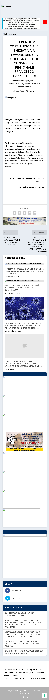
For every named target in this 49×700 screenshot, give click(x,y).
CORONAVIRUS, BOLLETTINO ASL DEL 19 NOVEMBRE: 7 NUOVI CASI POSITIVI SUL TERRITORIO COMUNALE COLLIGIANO (23, 325)
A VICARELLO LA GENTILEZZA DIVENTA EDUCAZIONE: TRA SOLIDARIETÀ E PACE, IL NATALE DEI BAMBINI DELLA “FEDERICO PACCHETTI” (23, 623)
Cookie (31, 678)
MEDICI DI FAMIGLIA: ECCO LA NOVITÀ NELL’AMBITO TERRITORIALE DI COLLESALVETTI (22, 287)
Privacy (23, 678)
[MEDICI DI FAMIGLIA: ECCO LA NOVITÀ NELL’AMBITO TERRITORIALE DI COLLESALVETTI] (24, 281)
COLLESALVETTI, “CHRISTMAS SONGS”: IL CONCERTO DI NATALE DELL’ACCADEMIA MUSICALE (22, 643)
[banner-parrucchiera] (21, 415)
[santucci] (21, 397)
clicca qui (40, 187)
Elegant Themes (24, 691)
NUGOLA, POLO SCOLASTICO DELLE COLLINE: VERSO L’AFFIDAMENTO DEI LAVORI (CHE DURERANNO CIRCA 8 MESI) (23, 363)
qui (43, 181)
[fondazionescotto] (21, 510)
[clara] (21, 378)
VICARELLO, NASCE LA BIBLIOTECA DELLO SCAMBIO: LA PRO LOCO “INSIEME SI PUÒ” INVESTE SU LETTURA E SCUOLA (22, 634)
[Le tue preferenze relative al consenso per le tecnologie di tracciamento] (44, 695)
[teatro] (21, 491)
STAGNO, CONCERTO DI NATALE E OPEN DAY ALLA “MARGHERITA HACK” (24, 652)
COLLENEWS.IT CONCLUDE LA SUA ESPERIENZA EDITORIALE (19, 614)
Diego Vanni (19, 91)
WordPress (24, 693)
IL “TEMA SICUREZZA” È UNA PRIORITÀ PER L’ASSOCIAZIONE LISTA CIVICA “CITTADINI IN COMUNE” (24, 271)
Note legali (40, 678)
